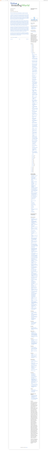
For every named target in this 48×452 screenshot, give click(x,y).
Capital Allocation (33, 368)
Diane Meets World (33, 215)
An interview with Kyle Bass (34, 145)
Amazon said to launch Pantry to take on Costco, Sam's (34, 114)
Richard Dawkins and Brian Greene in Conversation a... (34, 62)
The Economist (32, 211)
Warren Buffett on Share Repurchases (33, 285)
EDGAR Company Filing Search (34, 192)
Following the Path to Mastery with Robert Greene (34, 305)
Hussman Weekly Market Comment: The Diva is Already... (34, 84)
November (33, 155)
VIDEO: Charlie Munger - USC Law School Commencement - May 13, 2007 (34, 315)
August (33, 158)
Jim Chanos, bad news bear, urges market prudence (34, 124)
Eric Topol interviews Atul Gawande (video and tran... (34, 130)
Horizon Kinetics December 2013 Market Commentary (35, 138)
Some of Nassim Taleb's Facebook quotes (34, 77)
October (33, 156)
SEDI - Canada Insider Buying (34, 196)
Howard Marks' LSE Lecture (34, 60)
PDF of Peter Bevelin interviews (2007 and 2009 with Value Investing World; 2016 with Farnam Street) (34, 343)
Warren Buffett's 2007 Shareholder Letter (33, 294)
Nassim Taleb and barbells (33, 269)
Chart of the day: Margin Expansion (34, 55)
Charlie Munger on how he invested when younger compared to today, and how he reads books (34, 222)
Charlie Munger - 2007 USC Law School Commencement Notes (34, 187)
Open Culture (32, 207)
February (33, 164)
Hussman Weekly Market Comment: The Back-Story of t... (35, 153)
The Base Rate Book (33, 362)
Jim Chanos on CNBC (34, 89)
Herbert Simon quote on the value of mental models (34, 273)
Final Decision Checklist (33, 231)
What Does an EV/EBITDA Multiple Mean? (33, 367)
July (32, 159)
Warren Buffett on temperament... (33, 226)
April (32, 162)
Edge (31, 201)
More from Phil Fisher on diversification (33, 377)
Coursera (32, 210)
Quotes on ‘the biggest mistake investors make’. (34, 246)
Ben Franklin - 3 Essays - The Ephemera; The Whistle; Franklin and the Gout (34, 265)
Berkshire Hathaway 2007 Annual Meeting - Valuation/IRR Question (34, 289)
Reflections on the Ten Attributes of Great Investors (34, 363)
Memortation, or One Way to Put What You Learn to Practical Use (34, 229)
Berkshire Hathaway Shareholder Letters (33, 178)
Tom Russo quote (33, 247)
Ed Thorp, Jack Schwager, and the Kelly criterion (34, 258)
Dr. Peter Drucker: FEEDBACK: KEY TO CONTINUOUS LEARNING (34, 244)
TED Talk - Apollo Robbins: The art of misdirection (34, 70)
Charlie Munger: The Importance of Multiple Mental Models (34, 224)
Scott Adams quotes (34, 78)
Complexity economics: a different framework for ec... (34, 72)
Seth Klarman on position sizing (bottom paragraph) (34, 381)
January (33, 165)
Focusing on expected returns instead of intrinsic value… (34, 241)
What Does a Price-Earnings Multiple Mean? (34, 366)
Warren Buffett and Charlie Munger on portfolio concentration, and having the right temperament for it (34, 380)
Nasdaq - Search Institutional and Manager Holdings (34, 193)
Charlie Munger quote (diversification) (33, 282)
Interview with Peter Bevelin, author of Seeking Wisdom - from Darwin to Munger (34, 239)
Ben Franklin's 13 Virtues (33, 263)
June (32, 160)
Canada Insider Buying (33, 197)
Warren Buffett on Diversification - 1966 (33, 281)
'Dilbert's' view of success (34, 115)
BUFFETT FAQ (32, 324)
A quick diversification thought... (34, 257)
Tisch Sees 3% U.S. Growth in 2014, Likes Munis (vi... (35, 147)
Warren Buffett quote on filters (34, 276)
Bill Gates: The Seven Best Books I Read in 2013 (34, 111)
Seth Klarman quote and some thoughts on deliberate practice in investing (34, 275)
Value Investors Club (33, 198)
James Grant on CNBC (34, 99)
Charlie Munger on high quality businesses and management (34, 255)
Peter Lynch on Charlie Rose (34, 140)
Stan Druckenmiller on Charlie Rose (34, 143)
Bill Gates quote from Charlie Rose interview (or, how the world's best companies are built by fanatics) (34, 249)
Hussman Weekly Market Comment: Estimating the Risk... (34, 68)
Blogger (26, 447)
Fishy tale (33, 154)
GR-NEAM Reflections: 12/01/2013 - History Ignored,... (34, 149)
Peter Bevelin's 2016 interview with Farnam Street (34, 341)
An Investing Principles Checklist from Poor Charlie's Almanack (34, 190)
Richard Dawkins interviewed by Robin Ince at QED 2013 (35, 108)
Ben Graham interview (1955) (34, 335)
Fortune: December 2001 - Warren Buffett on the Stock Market (34, 287)
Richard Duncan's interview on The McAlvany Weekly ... (34, 59)
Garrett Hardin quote (34, 144)
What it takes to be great (33, 304)
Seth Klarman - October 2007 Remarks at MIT (34, 357)
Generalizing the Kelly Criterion (34, 256)
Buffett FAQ (32, 180)
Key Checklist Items (33, 230)
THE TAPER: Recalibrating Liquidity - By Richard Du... (35, 82)
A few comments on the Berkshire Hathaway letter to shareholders (34, 386)
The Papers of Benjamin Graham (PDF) (33, 332)
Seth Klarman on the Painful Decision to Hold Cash (34, 356)
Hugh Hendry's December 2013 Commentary (34, 141)
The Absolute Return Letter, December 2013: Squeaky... (34, 105)
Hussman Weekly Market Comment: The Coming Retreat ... (34, 107)
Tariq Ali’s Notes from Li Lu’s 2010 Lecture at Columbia (34, 293)
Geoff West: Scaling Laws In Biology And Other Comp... (34, 88)
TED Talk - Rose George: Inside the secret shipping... (34, 98)
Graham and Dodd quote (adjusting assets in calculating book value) (34, 260)
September (33, 157)
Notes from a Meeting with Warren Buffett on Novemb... (34, 121)
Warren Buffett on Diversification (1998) (33, 375)
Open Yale (32, 205)
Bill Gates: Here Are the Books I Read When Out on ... (34, 123)
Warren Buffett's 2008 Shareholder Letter (33, 296)
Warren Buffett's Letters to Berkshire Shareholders (34, 322)
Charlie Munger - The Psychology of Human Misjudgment (33, 186)
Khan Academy (32, 202)
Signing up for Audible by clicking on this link (33, 28)
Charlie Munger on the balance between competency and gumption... (34, 220)
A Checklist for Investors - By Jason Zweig (35, 103)
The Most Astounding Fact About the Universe (34, 309)
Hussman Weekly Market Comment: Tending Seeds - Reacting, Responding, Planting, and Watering (34, 302)
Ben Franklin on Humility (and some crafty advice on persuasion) (34, 268)
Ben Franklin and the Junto (34, 266)
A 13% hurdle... (33, 146)
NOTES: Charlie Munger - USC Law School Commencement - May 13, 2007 (34, 317)
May (32, 161)
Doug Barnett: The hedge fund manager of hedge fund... (34, 94)
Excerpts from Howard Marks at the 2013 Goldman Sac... (34, 119)
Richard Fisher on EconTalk (34, 63)
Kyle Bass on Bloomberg (34, 139)
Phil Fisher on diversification (34, 376)
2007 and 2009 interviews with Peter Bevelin (34, 92)
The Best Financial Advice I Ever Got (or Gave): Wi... (34, 64)
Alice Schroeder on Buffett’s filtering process (34, 277)
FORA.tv (32, 208)
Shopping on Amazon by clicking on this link (33, 27)
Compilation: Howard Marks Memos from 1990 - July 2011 (34, 348)
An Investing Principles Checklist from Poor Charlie (34, 254)
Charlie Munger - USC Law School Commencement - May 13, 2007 (34, 251)
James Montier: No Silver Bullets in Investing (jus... (34, 136)
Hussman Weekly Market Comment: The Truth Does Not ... (35, 127)
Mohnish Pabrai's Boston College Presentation (34, 132)
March (32, 163)
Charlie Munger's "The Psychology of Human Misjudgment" (33, 319)
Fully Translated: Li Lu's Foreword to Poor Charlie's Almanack (34, 262)
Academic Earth (32, 203)
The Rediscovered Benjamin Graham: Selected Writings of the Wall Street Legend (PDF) (34, 334)
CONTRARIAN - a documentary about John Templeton (34, 57)
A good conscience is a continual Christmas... (34, 79)
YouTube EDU (32, 206)
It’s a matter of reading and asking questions (34, 292)
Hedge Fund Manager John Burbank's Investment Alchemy (34, 101)
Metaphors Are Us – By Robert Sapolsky (34, 66)
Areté (31, 234)
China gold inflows (34, 112)
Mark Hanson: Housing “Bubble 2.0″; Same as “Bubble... (34, 91)
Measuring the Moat (33, 360)
